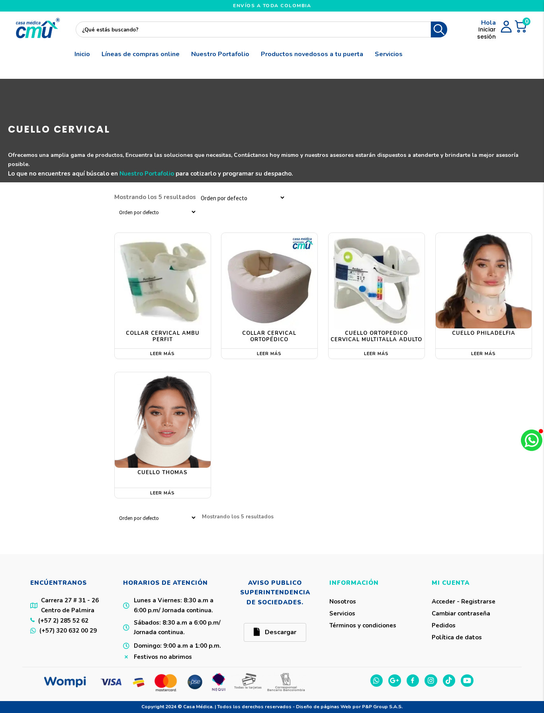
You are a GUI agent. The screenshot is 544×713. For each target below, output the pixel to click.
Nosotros (342, 602)
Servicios (389, 54)
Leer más (162, 354)
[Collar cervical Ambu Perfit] (163, 281)
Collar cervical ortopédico (269, 336)
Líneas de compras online (141, 54)
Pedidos (444, 625)
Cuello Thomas (162, 472)
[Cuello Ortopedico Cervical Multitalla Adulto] (377, 281)
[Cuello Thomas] (163, 420)
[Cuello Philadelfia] (484, 281)
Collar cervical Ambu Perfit (163, 336)
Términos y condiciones (362, 625)
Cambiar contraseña (461, 613)
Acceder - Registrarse (463, 602)
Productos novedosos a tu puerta (312, 54)
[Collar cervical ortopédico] (269, 281)
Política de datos (457, 637)
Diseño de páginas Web (324, 706)
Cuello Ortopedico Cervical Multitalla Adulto (376, 336)
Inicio (82, 54)
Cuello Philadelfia (483, 333)
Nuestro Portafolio (220, 54)
